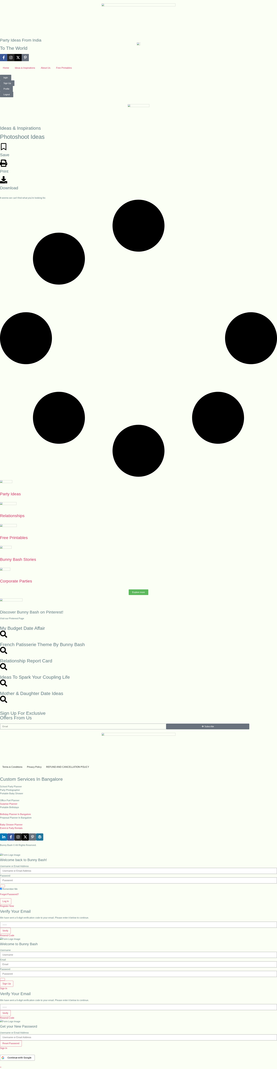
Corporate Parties (16, 581)
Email (3, 960)
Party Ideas (10, 494)
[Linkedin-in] (3, 837)
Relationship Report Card (26, 660)
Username (5, 950)
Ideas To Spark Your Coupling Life (35, 677)
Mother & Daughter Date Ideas (31, 693)
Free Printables (64, 68)
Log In (5, 901)
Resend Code (7, 935)
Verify (5, 930)
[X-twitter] (18, 57)
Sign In (3, 988)
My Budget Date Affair (22, 628)
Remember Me (10, 889)
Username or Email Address (14, 866)
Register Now (7, 906)
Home (6, 68)
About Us (45, 68)
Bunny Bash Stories (18, 559)
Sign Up (6, 983)
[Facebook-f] (3, 57)
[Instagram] (10, 57)
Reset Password (10, 1043)
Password (5, 876)
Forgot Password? (9, 894)
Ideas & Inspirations (25, 68)
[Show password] (2, 886)
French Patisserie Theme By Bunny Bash (42, 644)
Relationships (12, 516)
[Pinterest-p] (25, 57)
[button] (0, 1067)
